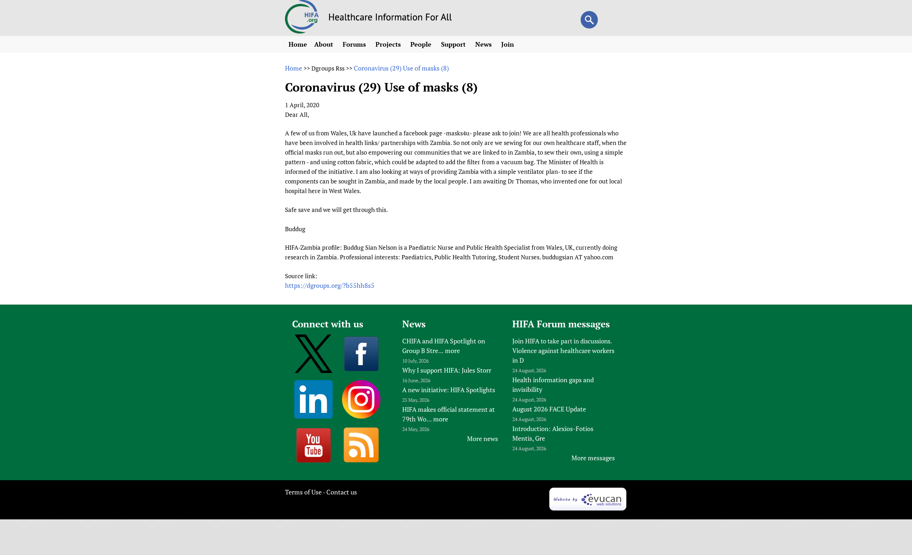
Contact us (341, 492)
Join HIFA (525, 341)
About (324, 44)
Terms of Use (303, 492)
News (484, 44)
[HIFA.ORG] (302, 31)
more (452, 350)
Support (454, 44)
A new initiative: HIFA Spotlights (448, 389)
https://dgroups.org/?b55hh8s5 (329, 285)
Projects (389, 44)
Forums (355, 44)
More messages (593, 457)
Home (298, 44)
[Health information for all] (390, 18)
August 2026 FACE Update (549, 409)
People (421, 44)
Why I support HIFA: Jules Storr (446, 370)
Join (508, 44)
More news (482, 438)
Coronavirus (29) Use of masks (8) (401, 68)
